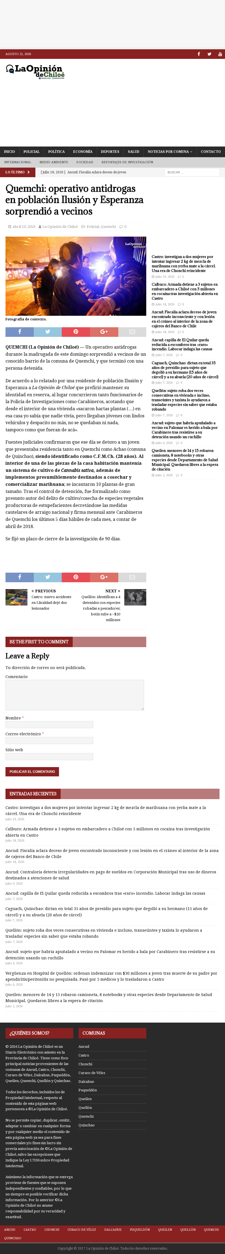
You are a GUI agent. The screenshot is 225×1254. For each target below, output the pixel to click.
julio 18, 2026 (165, 304)
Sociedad (84, 162)
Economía (82, 152)
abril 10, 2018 (24, 227)
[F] (199, 54)
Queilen (85, 1099)
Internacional (17, 162)
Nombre (13, 718)
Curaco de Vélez (91, 1073)
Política (56, 152)
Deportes (110, 152)
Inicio (9, 152)
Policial (32, 152)
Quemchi (108, 227)
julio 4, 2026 (164, 443)
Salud (133, 152)
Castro (83, 1055)
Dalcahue (86, 1082)
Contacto (211, 152)
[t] (209, 54)
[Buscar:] (192, 172)
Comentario (16, 677)
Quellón (85, 1108)
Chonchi (85, 1064)
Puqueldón (87, 1090)
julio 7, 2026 (164, 355)
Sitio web (14, 750)
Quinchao (86, 1125)
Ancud (83, 1046)
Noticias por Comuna (168, 152)
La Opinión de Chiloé (60, 227)
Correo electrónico (23, 734)
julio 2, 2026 (164, 475)
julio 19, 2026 (165, 277)
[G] (220, 54)
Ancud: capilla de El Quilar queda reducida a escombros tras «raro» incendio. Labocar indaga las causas (182, 344)
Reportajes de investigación (127, 162)
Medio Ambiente (54, 162)
